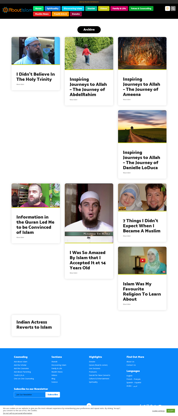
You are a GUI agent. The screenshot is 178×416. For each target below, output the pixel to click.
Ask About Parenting (22, 372)
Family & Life (119, 8)
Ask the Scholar (20, 365)
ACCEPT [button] (171, 411)
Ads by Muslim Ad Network (89, 2)
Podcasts (93, 372)
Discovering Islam (73, 8)
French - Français (134, 379)
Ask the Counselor (21, 368)
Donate (76, 14)
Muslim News (42, 14)
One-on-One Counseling (24, 378)
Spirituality (52, 8)
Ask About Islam (20, 361)
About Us (130, 361)
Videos (103, 8)
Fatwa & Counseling (141, 8)
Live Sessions (94, 368)
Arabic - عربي (132, 386)
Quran (38, 8)
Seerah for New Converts (99, 375)
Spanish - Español (134, 382)
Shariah (91, 8)
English (129, 375)
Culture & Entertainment (99, 378)
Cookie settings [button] (158, 411)
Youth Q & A (60, 14)
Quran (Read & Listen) (98, 365)
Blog (53, 378)
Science (54, 382)
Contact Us (131, 365)
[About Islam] (17, 10)
